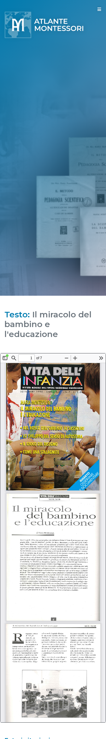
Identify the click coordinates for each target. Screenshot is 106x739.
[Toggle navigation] (99, 9)
